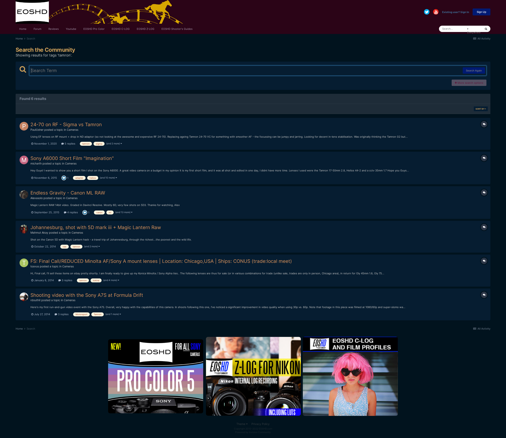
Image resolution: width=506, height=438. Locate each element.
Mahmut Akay (39, 232)
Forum (37, 28)
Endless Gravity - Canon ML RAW (67, 193)
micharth (36, 163)
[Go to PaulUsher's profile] (24, 126)
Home (22, 28)
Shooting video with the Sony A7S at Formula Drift (86, 295)
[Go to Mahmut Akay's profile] (24, 229)
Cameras (72, 129)
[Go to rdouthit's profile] (24, 296)
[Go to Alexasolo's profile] (24, 194)
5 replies (69, 143)
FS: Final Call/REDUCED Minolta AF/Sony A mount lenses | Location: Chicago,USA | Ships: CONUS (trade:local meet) (161, 261)
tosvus (34, 266)
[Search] (486, 29)
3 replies (66, 280)
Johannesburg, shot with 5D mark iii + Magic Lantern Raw (95, 227)
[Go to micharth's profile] (24, 160)
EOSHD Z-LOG (145, 28)
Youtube (71, 28)
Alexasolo (36, 198)
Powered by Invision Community (253, 432)
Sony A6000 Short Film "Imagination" (72, 158)
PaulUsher (36, 129)
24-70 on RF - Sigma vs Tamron (66, 124)
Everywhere (474, 32)
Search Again (474, 70)
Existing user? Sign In (455, 11)
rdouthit (35, 300)
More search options (470, 82)
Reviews (53, 28)
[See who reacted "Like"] (63, 177)
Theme (241, 424)
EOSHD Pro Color (94, 28)
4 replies (72, 212)
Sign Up (481, 11)
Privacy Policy (260, 424)
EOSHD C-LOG (121, 28)
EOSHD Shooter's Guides (177, 28)
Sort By (480, 109)
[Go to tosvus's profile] (24, 262)
